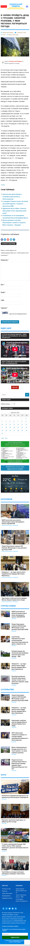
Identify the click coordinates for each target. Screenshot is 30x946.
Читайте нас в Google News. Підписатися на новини (15, 468)
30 (26, 430)
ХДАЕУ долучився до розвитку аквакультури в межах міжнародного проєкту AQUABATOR (13, 521)
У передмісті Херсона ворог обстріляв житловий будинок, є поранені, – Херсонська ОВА (15, 204)
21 (18, 427)
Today (3, 185)
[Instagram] (6, 908)
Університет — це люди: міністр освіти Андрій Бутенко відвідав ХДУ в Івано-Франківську (13, 573)
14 (18, 424)
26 (10, 430)
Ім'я (2, 284)
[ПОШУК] (27, 394)
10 (2, 424)
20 (14, 427)
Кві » (6, 438)
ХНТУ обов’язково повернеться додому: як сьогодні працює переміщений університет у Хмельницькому (20, 736)
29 (22, 430)
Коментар (4, 260)
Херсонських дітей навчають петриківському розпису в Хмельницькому (12, 197)
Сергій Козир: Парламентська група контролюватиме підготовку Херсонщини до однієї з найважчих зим (20, 640)
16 (26, 424)
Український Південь (15, 5)
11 (6, 424)
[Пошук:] (13, 394)
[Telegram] (12, 908)
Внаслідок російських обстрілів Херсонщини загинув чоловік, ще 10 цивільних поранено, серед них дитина (20, 680)
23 (26, 427)
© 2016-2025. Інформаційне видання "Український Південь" (15, 941)
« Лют (2, 438)
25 (6, 430)
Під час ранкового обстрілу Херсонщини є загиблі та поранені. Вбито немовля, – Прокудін (14, 223)
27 (14, 430)
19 (10, 427)
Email (3, 292)
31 (2, 433)
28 (18, 430)
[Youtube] (9, 908)
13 (14, 424)
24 (2, 430)
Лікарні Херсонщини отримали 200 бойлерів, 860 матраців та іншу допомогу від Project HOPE (14, 547)
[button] (27, 6)
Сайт (2, 300)
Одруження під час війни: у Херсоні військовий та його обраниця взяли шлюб (14, 211)
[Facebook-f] (3, 908)
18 (6, 427)
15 (22, 424)
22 (22, 427)
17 (2, 427)
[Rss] (15, 908)
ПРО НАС (15, 387)
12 (10, 424)
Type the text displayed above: (18, 314)
